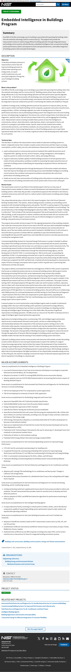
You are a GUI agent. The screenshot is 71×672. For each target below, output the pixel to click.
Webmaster (4, 650)
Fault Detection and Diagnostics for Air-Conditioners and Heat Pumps (24, 609)
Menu (66, 4)
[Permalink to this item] (16, 32)
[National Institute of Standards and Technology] (14, 638)
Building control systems (32, 542)
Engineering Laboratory (11, 559)
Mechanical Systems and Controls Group (21, 564)
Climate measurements (57, 542)
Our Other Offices (21, 650)
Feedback (64, 645)
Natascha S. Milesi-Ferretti (12, 577)
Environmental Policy (27, 662)
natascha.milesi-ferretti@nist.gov (14, 579)
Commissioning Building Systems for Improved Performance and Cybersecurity (28, 606)
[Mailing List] (67, 639)
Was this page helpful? (35, 629)
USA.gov (41, 665)
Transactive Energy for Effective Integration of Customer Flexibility (24, 618)
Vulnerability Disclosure (57, 658)
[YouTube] (55, 639)
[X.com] (39, 639)
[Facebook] (43, 639)
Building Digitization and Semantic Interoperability (18, 615)
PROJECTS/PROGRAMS (11, 11)
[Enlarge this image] (49, 71)
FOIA (18, 662)
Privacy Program (28, 658)
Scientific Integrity (40, 662)
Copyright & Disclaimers (41, 658)
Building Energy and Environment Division (19, 561)
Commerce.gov (24, 665)
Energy (44, 542)
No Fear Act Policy (10, 662)
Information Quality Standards (56, 662)
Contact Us (13, 650)
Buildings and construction (14, 542)
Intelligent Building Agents (10, 612)
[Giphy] (59, 639)
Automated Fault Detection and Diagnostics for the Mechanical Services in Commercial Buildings (33, 603)
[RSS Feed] (63, 639)
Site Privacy (9, 658)
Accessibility (18, 658)
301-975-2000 (5, 647)
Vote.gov (48, 665)
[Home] (6, 4)
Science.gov (34, 665)
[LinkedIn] (47, 639)
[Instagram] (51, 639)
